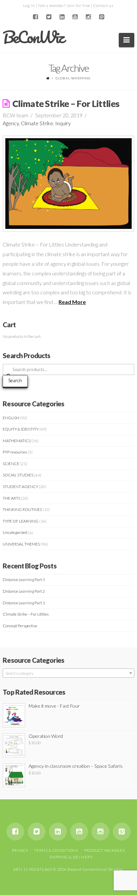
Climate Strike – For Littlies (65, 103)
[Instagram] (88, 17)
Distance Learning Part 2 (24, 591)
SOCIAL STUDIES (18, 474)
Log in (29, 5)
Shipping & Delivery (71, 857)
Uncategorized (15, 532)
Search (15, 380)
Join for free (78, 5)
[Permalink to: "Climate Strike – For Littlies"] (68, 183)
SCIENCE (11, 463)
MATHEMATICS (17, 440)
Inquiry (63, 123)
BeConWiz (33, 37)
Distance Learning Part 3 (24, 579)
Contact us (103, 5)
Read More (72, 302)
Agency (11, 123)
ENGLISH (11, 417)
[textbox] (68, 673)
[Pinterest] (101, 17)
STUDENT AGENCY (20, 486)
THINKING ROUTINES (22, 509)
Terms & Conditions (56, 850)
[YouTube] (75, 17)
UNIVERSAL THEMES (21, 544)
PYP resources (15, 451)
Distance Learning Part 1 (24, 602)
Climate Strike (37, 123)
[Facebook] (35, 17)
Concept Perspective (20, 625)
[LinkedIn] (62, 17)
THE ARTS (11, 498)
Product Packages (104, 850)
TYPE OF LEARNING (21, 521)
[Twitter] (48, 17)
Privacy (20, 850)
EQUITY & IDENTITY (21, 429)
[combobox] (68, 673)
